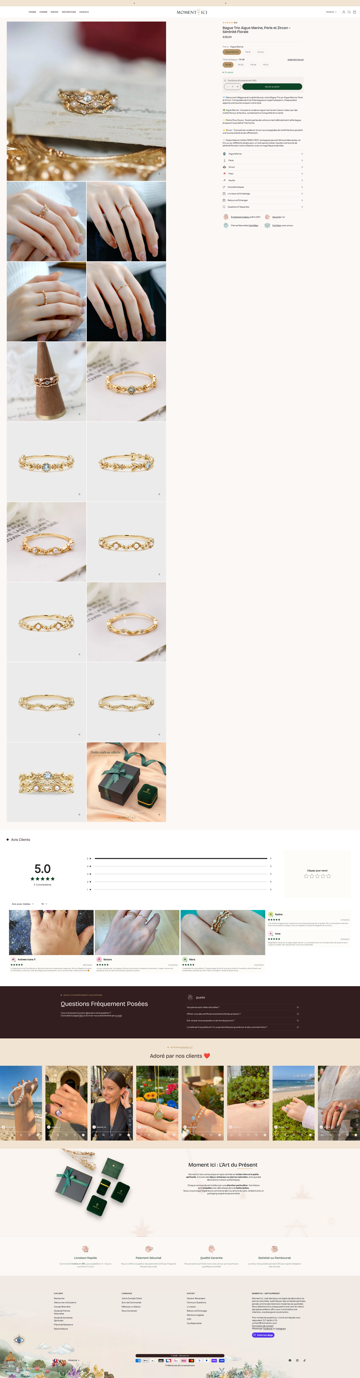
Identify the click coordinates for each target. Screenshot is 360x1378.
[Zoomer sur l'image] (159, 173)
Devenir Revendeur (196, 1298)
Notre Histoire (61, 1328)
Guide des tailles (296, 60)
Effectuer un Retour (131, 1306)
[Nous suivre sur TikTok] (304, 1360)
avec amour (282, 225)
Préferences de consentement (180, 1365)
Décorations (69, 12)
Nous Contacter (129, 1310)
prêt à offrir (246, 217)
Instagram (281, 1328)
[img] (42, 879)
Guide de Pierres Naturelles (62, 1312)
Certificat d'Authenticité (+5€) (242, 80)
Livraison (191, 1306)
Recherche (59, 1298)
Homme (43, 12)
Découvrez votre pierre (65, 1302)
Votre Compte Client (132, 1298)
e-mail (118, 1015)
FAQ (80, 1015)
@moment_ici (187, 1047)
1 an (278, 217)
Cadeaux (84, 12)
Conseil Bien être (62, 1306)
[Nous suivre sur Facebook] (290, 1360)
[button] (180, 858)
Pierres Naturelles (244, 225)
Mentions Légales (195, 1315)
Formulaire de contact (263, 1325)
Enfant (54, 12)
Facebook (268, 1328)
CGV (189, 1319)
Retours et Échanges (197, 1310)
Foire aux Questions (196, 1302)
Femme (32, 12)
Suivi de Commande (131, 1302)
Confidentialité (194, 1323)
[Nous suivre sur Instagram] (297, 1360)
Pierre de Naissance (63, 1324)
